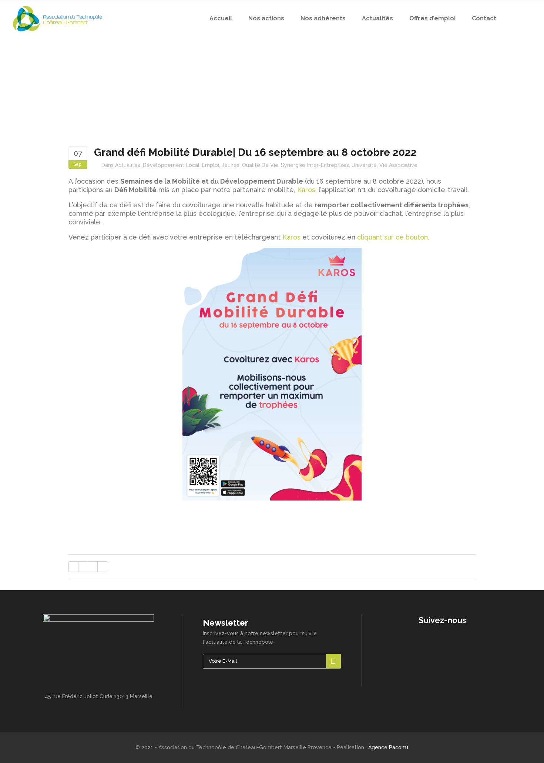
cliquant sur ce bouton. (393, 237)
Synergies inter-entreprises (315, 165)
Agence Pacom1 (388, 747)
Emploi (210, 165)
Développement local (171, 165)
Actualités (127, 165)
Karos (306, 190)
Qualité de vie (260, 165)
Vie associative (398, 165)
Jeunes (230, 165)
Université (364, 165)
